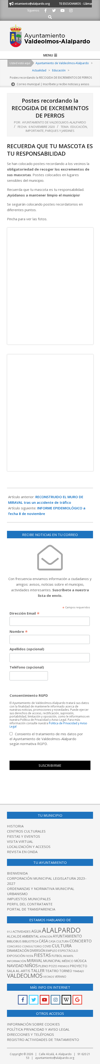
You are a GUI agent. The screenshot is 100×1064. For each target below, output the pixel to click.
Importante (35, 131)
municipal (52, 960)
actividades (22, 931)
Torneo (65, 971)
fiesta (29, 956)
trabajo (78, 971)
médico (67, 961)
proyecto (78, 966)
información (16, 961)
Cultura (62, 945)
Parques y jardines (59, 131)
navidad (15, 965)
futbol (57, 956)
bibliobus (14, 941)
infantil (68, 956)
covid (47, 946)
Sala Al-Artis (18, 971)
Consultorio (32, 946)
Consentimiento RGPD (29, 695)
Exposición (16, 956)
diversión (37, 950)
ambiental (30, 936)
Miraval (34, 960)
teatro (52, 970)
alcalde (14, 936)
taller (37, 970)
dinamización (18, 950)
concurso (14, 946)
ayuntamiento (67, 936)
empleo (51, 951)
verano (60, 977)
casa (43, 941)
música (80, 961)
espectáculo (68, 951)
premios (63, 966)
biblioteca (30, 941)
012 (9, 931)
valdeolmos (25, 975)
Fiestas (42, 955)
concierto (81, 941)
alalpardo (61, 930)
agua (36, 931)
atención (46, 936)
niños (31, 965)
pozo (53, 966)
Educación (78, 127)
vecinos (48, 976)
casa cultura (59, 941)
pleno (43, 966)
